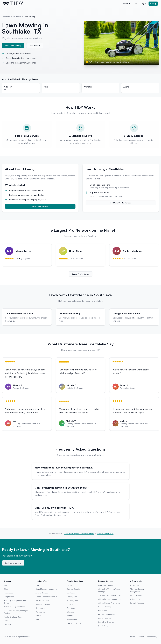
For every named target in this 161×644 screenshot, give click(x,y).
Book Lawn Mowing (13, 45)
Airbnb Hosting (42, 593)
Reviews (7, 624)
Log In (143, 3)
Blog (6, 589)
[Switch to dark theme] (136, 3)
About (6, 585)
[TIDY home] (62, 4)
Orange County (73, 589)
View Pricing (35, 45)
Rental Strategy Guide (13, 617)
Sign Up (153, 3)
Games (38, 616)
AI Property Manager (106, 585)
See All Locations (74, 623)
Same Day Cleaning (106, 622)
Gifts (37, 619)
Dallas (69, 585)
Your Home (40, 585)
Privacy (141, 636)
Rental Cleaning (104, 618)
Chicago (70, 612)
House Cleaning (104, 607)
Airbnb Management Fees (14, 607)
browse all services (105, 533)
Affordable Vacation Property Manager (110, 590)
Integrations (9, 596)
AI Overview (134, 585)
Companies (40, 608)
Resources (8, 593)
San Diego (71, 608)
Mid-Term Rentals (43, 600)
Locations (6, 16)
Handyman (102, 610)
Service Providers (43, 604)
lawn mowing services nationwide (79, 533)
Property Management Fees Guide (15, 601)
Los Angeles (72, 596)
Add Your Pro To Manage (120, 203)
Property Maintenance (107, 614)
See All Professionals (80, 274)
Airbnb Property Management (110, 599)
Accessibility (152, 636)
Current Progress (137, 603)
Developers (40, 612)
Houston (70, 604)
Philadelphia (72, 619)
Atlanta (70, 616)
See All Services (104, 626)
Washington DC (73, 600)
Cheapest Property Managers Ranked (16, 611)
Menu (125, 3)
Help (6, 621)
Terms (132, 636)
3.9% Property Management (110, 595)
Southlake (17, 16)
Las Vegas (71, 593)
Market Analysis (136, 595)
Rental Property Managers (46, 589)
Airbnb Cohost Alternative (46, 596)
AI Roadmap (135, 599)
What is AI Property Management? (137, 590)
